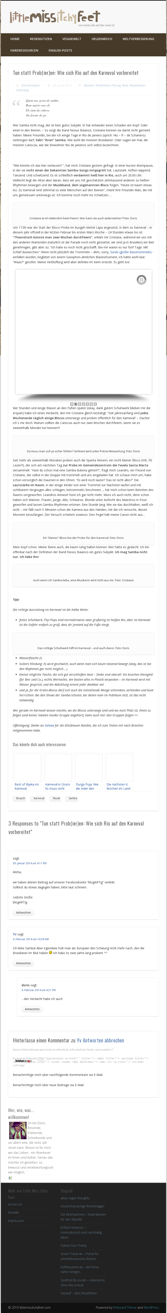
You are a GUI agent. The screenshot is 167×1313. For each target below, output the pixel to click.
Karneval (39, 798)
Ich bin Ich (15, 1204)
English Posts (60, 50)
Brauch (20, 798)
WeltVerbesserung (138, 39)
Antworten (23, 912)
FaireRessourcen (24, 50)
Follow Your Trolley (74, 1245)
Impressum (16, 1221)
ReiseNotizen (41, 39)
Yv (15, 934)
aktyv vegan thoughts (75, 1198)
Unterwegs (22, 90)
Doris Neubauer (30, 85)
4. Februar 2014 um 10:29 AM (31, 939)
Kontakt (13, 1212)
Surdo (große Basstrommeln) (131, 252)
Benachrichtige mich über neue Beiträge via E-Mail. (48, 1085)
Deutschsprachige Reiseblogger (82, 1206)
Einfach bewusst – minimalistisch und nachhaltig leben (81, 1232)
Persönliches (102, 85)
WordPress (151, 1307)
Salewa (49, 725)
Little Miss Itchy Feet (60, 17)
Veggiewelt (71, 39)
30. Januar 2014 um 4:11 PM (30, 863)
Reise (125, 85)
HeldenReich (102, 39)
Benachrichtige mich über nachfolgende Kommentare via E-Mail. (58, 1075)
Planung (116, 85)
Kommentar (22, 1061)
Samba (73, 798)
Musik (56, 798)
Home (15, 39)
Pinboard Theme (125, 1307)
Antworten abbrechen (103, 1040)
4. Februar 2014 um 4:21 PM (39, 990)
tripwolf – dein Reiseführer (79, 1293)
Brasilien (89, 85)
